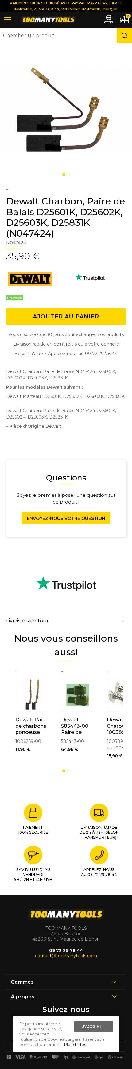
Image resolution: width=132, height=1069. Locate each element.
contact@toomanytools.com (66, 955)
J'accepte (93, 1026)
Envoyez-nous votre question (66, 518)
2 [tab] (68, 174)
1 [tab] (63, 174)
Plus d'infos (75, 1044)
